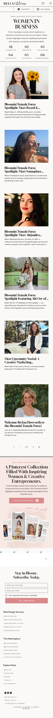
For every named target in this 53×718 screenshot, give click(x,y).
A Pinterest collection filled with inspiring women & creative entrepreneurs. (26, 474)
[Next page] (33, 447)
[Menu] (43, 3)
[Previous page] (20, 447)
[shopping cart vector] (50, 3)
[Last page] (39, 447)
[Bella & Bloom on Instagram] (11, 693)
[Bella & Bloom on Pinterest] (5, 693)
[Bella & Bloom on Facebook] (8, 693)
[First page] (14, 447)
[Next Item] (46, 559)
